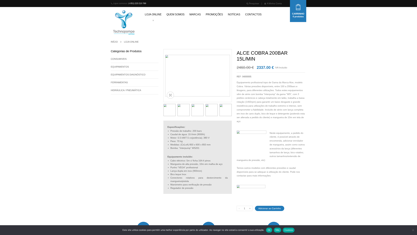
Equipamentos (120, 66)
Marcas (195, 14)
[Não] (413, 230)
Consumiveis (119, 59)
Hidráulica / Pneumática (126, 90)
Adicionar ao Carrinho (269, 208)
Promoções (214, 14)
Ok (269, 230)
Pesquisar (254, 3)
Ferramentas (119, 82)
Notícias (234, 14)
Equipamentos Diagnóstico (128, 74)
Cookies (288, 230)
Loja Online (153, 14)
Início (114, 41)
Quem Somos (175, 14)
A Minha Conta (274, 3)
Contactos (253, 14)
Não (277, 230)
